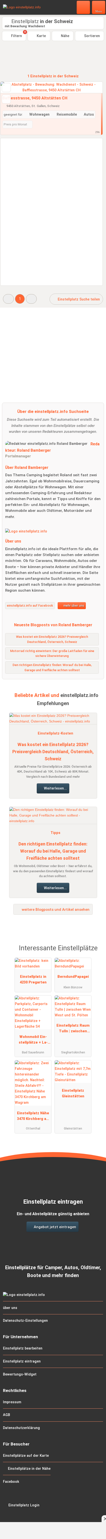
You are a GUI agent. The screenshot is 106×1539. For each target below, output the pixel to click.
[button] (8, 299)
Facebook (11, 1482)
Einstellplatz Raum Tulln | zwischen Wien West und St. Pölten (72, 1029)
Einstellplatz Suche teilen (78, 299)
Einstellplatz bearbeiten (22, 1348)
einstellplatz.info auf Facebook (30, 605)
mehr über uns (73, 605)
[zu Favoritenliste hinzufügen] (6, 87)
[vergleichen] (6, 99)
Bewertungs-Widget (19, 1374)
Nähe (64, 36)
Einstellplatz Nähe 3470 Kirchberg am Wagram (33, 1117)
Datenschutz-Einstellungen (25, 1321)
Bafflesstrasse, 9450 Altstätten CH (34, 98)
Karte (41, 36)
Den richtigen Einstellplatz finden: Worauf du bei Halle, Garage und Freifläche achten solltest (53, 851)
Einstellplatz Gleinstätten (73, 1093)
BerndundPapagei (73, 977)
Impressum (12, 1402)
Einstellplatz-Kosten (55, 733)
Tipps (55, 833)
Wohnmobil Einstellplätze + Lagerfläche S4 (33, 1041)
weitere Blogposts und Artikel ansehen (55, 909)
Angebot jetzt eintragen (54, 1227)
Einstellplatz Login (23, 1505)
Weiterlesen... (55, 788)
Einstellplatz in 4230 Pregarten (33, 979)
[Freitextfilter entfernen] (83, 7)
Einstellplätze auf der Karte (26, 1456)
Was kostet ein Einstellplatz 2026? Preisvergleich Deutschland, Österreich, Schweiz (53, 751)
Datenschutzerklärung (21, 1428)
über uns (10, 1308)
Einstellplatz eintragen (22, 1361)
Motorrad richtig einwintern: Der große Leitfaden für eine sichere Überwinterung (52, 653)
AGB (6, 1415)
